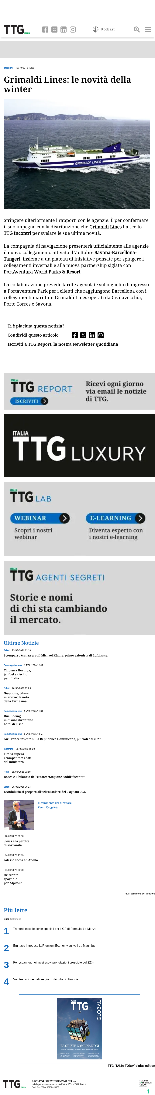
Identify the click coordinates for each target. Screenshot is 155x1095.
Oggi (6, 919)
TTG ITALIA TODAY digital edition (131, 1066)
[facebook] (44, 29)
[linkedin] (62, 29)
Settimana (15, 919)
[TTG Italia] (17, 29)
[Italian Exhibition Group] (146, 1083)
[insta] (71, 29)
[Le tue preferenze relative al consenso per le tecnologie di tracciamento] (148, 1091)
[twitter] (53, 29)
